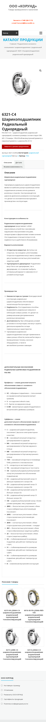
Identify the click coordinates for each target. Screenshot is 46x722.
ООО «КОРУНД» (23, 6)
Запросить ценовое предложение (16, 146)
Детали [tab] (18, 162)
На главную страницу (12, 685)
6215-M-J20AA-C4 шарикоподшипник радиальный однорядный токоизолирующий (12, 615)
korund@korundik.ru (25, 23)
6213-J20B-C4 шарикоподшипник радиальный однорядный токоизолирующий (12, 654)
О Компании (8, 690)
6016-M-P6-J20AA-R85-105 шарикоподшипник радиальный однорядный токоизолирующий (34, 616)
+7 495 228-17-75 (27, 20)
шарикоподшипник (22, 47)
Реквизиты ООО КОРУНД (13, 695)
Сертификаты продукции (13, 699)
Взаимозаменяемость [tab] (13, 167)
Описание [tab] (8, 162)
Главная (13, 44)
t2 (18, 156)
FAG (27, 156)
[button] (40, 71)
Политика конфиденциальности (16, 704)
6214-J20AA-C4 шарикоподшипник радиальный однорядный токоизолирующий (34, 654)
